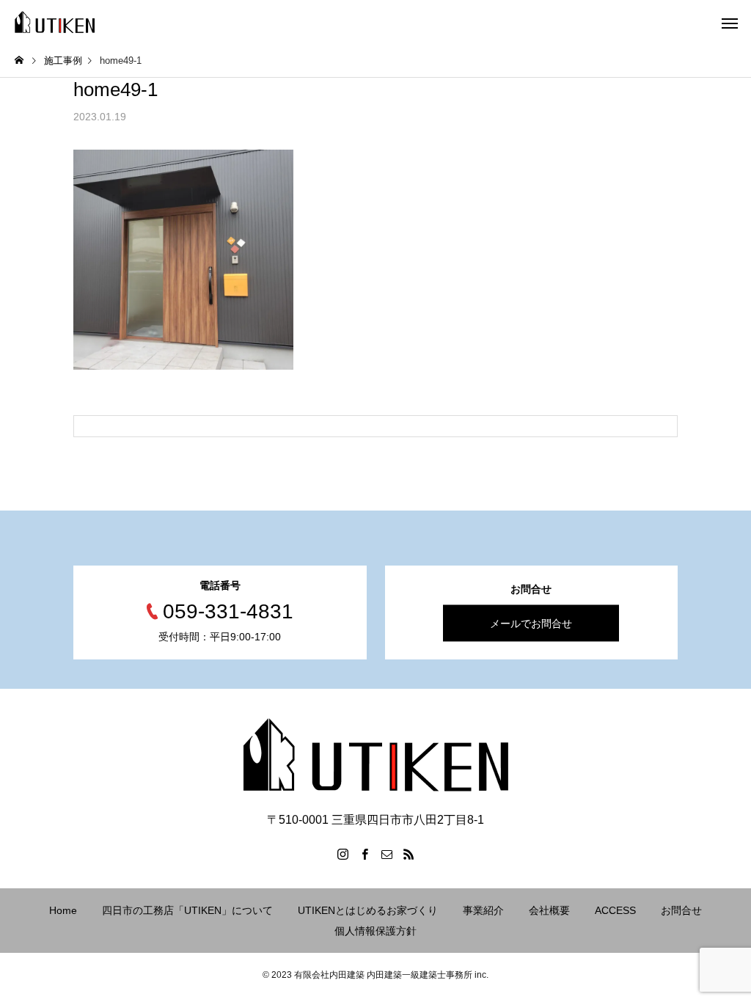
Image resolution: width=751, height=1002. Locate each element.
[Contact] (386, 853)
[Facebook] (364, 853)
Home (63, 910)
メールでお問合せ (531, 623)
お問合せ (681, 910)
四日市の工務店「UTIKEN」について (187, 910)
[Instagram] (342, 853)
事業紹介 (483, 910)
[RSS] (408, 853)
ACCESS (615, 910)
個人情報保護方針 (375, 931)
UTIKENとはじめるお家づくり (368, 910)
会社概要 (549, 910)
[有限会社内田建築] (55, 22)
